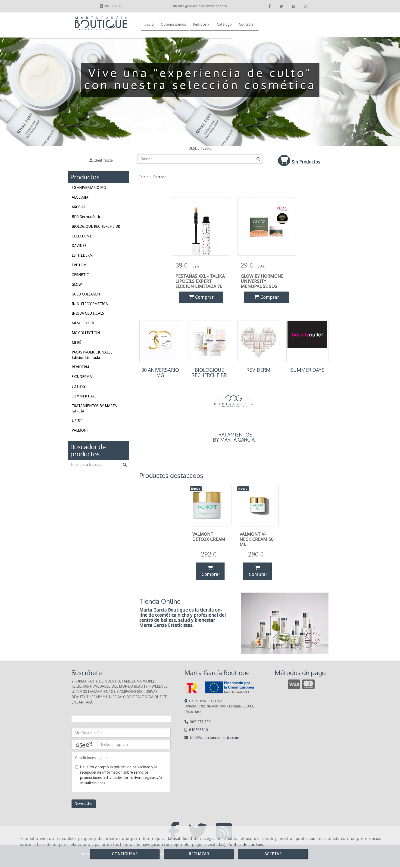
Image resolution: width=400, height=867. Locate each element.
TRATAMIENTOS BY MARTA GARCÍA (234, 437)
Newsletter (84, 803)
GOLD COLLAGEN (86, 294)
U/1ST (77, 420)
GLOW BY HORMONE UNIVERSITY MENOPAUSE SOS (262, 281)
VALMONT (80, 430)
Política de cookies (245, 844)
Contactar (247, 24)
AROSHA (79, 207)
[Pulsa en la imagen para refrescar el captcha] (84, 744)
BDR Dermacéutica (87, 217)
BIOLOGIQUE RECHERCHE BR (209, 372)
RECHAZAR (199, 853)
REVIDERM (258, 370)
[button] (101, 160)
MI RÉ (76, 342)
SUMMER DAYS (307, 370)
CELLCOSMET (83, 236)
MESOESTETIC (84, 323)
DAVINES (79, 245)
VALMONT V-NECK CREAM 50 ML (257, 539)
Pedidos (200, 24)
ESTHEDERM (82, 255)
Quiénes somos (173, 24)
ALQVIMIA (80, 197)
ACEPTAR (273, 853)
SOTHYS (78, 386)
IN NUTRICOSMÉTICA (90, 304)
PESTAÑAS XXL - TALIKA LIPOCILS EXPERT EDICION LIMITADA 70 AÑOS (200, 283)
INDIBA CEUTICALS (88, 313)
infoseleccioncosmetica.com (202, 6)
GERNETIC (80, 275)
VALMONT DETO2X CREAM (208, 536)
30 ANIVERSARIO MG (160, 372)
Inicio (149, 24)
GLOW (77, 284)
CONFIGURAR (125, 853)
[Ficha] (201, 226)
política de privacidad (132, 767)
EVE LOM (79, 265)
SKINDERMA (82, 377)
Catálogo (224, 24)
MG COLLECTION (86, 333)
